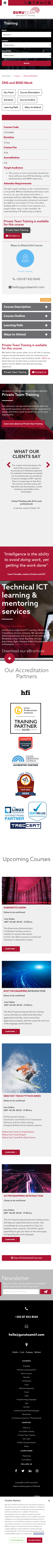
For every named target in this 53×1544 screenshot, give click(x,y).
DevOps (26, 1377)
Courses (26, 1361)
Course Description (30, 92)
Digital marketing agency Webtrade (26, 1486)
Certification (26, 1381)
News (26, 1446)
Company (26, 1422)
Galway (29, 1352)
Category (5, 40)
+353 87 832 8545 (27, 279)
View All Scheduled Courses (27, 1258)
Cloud (26, 1392)
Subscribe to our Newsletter (15, 1291)
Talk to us (45, 358)
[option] (26, 490)
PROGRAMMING (18, 991)
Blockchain (26, 1414)
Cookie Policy (39, 1533)
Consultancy (26, 1459)
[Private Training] (25, 258)
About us (26, 1427)
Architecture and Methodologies (26, 1410)
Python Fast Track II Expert (14, 1134)
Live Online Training (26, 1431)
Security (26, 1407)
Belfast (38, 1352)
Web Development (26, 1388)
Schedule (8, 100)
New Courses (26, 1373)
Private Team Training (18, 221)
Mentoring (26, 1456)
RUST (6, 991)
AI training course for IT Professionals (26, 1418)
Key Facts (9, 92)
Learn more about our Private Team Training (23, 423)
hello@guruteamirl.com (28, 287)
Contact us (14, 235)
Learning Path (11, 107)
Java (26, 1403)
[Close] (49, 1500)
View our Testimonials (25, 644)
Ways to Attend (33, 107)
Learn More (10, 1031)
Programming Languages (26, 1399)
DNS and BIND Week (30, 76)
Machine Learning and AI (26, 1370)
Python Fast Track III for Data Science (19, 1137)
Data (26, 1396)
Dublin (15, 1352)
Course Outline (27, 100)
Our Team (26, 1439)
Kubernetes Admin (15, 907)
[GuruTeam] (26, 11)
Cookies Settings (16, 1540)
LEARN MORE (10, 949)
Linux (26, 1384)
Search (4, 30)
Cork (22, 1352)
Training (17, 76)
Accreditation (6, 51)
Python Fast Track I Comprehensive (18, 1131)
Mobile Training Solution (26, 1442)
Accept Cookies (34, 1540)
